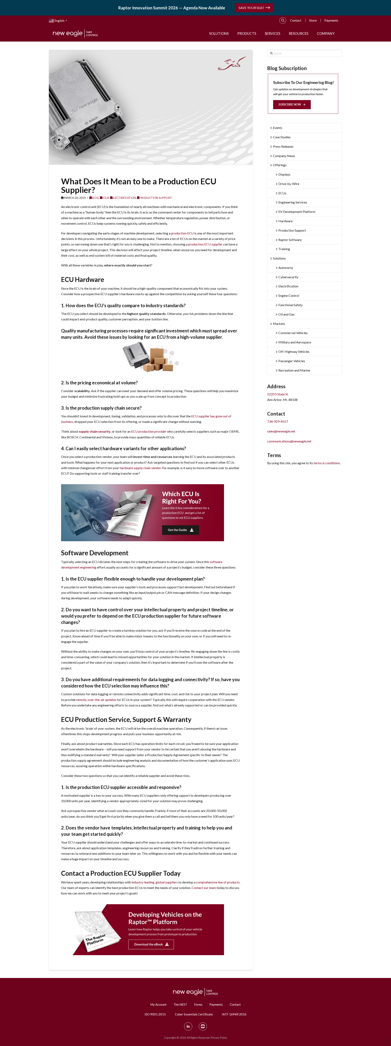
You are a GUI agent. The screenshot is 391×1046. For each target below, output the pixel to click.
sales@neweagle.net (281, 431)
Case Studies (282, 137)
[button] (282, 20)
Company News (284, 156)
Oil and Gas (286, 314)
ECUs (105, 197)
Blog (95, 197)
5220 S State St (277, 394)
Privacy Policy (219, 1037)
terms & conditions (327, 463)
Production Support (155, 197)
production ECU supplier (205, 244)
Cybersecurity (288, 277)
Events (277, 128)
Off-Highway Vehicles (294, 351)
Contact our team (204, 888)
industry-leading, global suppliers (155, 882)
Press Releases (283, 146)
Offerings (280, 165)
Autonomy (285, 267)
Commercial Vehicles (293, 333)
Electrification (124, 197)
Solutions (279, 258)
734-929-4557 (277, 421)
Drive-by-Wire (288, 184)
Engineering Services (292, 202)
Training (284, 249)
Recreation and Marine (294, 370)
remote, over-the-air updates (96, 700)
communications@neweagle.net (289, 441)
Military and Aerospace (294, 342)
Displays (284, 174)
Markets (279, 324)
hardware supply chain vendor (140, 468)
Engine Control (288, 295)
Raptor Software (290, 240)
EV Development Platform (296, 211)
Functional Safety (290, 305)
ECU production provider (148, 431)
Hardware (285, 221)
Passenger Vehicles (291, 361)
